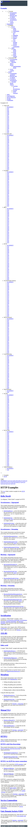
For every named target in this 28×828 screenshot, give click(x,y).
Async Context (12, 70)
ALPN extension (19, 764)
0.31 (8, 124)
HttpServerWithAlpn (9, 768)
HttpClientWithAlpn (9, 774)
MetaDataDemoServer (9, 695)
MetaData (15, 35)
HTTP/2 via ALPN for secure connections (14, 761)
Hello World (14, 29)
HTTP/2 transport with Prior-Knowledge (11, 748)
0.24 (8, 162)
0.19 (8, 169)
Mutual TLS (15, 38)
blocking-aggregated (11, 621)
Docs (2, 5)
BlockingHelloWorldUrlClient (11, 578)
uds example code (21, 816)
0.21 (8, 166)
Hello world (4, 645)
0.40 (8, 111)
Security (15, 90)
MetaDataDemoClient (9, 699)
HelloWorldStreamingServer (11, 536)
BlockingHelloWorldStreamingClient (13, 599)
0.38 (8, 114)
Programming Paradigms (13, 13)
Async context (12, 22)
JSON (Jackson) (15, 92)
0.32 (8, 122)
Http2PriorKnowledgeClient (11, 756)
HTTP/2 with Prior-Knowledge (10, 744)
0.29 (8, 126)
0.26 (8, 131)
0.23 (8, 163)
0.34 (8, 119)
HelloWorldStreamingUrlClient (11, 547)
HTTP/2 (15, 36)
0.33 (8, 121)
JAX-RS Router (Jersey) (13, 83)
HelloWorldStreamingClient (10, 541)
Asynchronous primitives (13, 60)
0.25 (8, 132)
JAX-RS (14, 33)
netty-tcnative (13, 788)
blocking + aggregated (17, 703)
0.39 (8, 112)
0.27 (8, 129)
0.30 (8, 125)
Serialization (16, 31)
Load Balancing (11, 96)
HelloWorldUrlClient (9, 523)
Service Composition (16, 46)
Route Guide (14, 53)
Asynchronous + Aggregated (10, 502)
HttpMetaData (13, 679)
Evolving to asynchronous (13, 19)
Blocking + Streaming (8, 585)
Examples (4, 8)
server (12, 519)
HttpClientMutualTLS (9, 725)
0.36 (8, 117)
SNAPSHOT (10, 107)
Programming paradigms (13, 74)
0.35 (8, 118)
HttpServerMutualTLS (9, 720)
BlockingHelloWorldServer (10, 564)
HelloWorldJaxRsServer (10, 651)
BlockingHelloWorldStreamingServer (13, 594)
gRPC (13, 48)
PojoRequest (4, 628)
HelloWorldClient (8, 518)
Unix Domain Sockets (15, 42)
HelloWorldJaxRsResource (10, 658)
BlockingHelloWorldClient (10, 571)
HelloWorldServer (8, 511)
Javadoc (9, 99)
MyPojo (19, 630)
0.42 (8, 108)
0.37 (8, 115)
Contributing (10, 100)
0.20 (8, 167)
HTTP (13, 27)
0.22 (8, 165)
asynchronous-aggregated (13, 620)
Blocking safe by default (13, 16)
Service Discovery (11, 97)
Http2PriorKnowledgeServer (11, 752)
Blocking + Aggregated (8, 554)
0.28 (8, 128)
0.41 (8, 109)
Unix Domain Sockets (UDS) (12, 811)
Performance (10, 24)
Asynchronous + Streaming (9, 529)
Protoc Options (15, 55)
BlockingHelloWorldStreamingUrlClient (14, 606)
